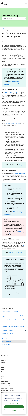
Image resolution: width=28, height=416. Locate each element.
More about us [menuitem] (6, 344)
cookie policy (17, 400)
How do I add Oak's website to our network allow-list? (13, 326)
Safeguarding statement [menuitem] (7, 388)
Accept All (14, 406)
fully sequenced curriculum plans (12, 92)
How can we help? (10, 15)
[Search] (25, 18)
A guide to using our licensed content (10, 311)
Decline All (14, 410)
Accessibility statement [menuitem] (7, 385)
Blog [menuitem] (2, 367)
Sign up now (7, 274)
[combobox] (13, 18)
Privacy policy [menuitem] (4, 381)
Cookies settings (14, 403)
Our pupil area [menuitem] (6, 338)
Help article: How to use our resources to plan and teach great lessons (13, 213)
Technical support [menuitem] (6, 341)
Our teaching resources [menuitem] (8, 333)
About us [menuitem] (3, 360)
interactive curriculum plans (13, 123)
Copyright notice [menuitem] (5, 383)
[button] (25, 330)
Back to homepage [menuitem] (6, 358)
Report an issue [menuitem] (5, 355)
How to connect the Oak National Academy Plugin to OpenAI (13, 316)
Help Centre (5, 28)
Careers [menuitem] (3, 362)
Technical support (14, 28)
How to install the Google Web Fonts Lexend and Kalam (14, 319)
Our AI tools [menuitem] (5, 336)
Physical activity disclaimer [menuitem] (8, 390)
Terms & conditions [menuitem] (6, 379)
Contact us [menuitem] (4, 365)
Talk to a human (5, 323)
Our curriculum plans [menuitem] (7, 330)
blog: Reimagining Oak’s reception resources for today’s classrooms (12, 83)
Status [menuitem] (3, 371)
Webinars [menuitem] (3, 369)
